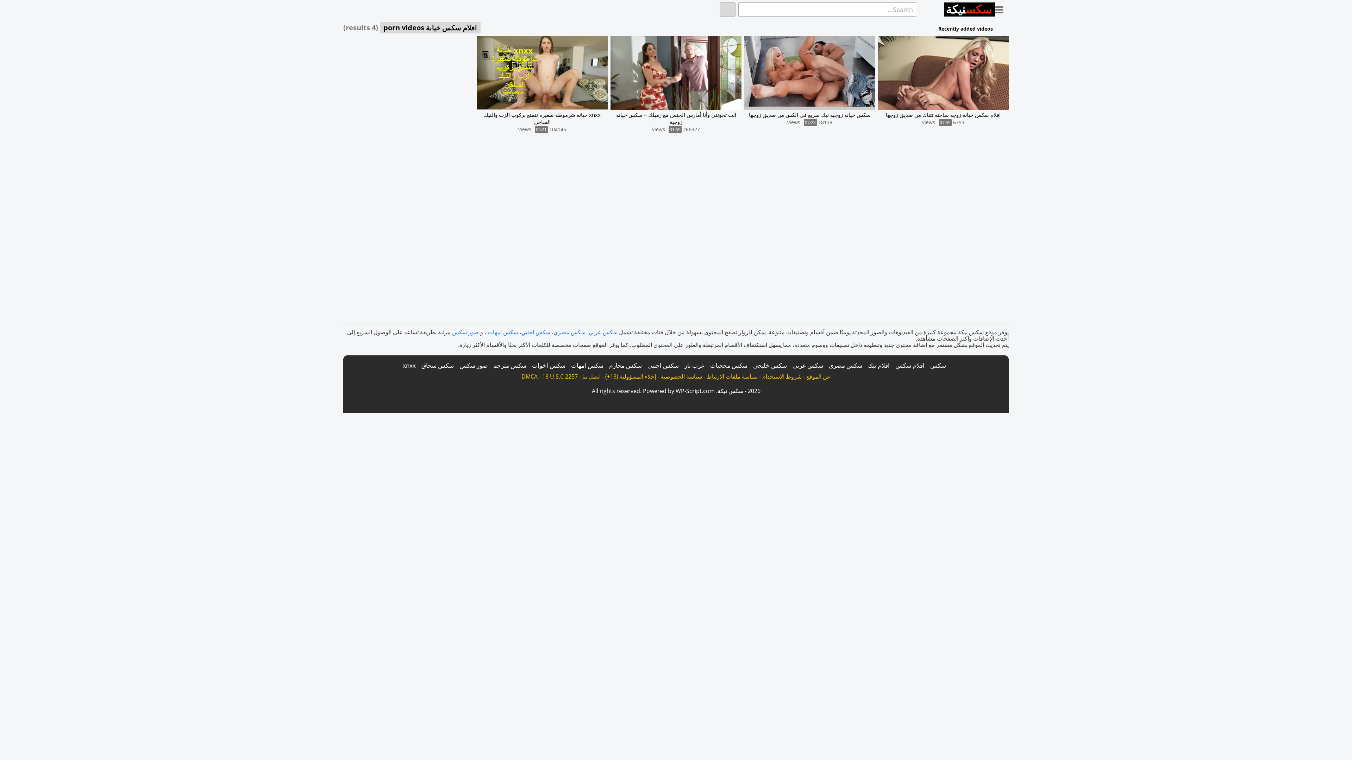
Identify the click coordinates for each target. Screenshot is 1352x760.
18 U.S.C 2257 (560, 376)
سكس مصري (569, 332)
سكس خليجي (770, 365)
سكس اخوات (548, 365)
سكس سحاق (437, 365)
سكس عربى (808, 365)
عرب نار (694, 365)
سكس (938, 365)
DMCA (529, 376)
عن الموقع (818, 376)
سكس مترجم (509, 365)
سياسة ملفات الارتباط (732, 376)
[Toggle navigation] (1002, 8)
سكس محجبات (728, 365)
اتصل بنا (591, 376)
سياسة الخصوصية (681, 376)
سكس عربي (603, 332)
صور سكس (465, 332)
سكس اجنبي (535, 332)
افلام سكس (910, 365)
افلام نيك (879, 365)
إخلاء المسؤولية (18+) (630, 376)
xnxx (409, 365)
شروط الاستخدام (782, 376)
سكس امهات (503, 332)
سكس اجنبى (663, 365)
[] (728, 9)
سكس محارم (625, 365)
